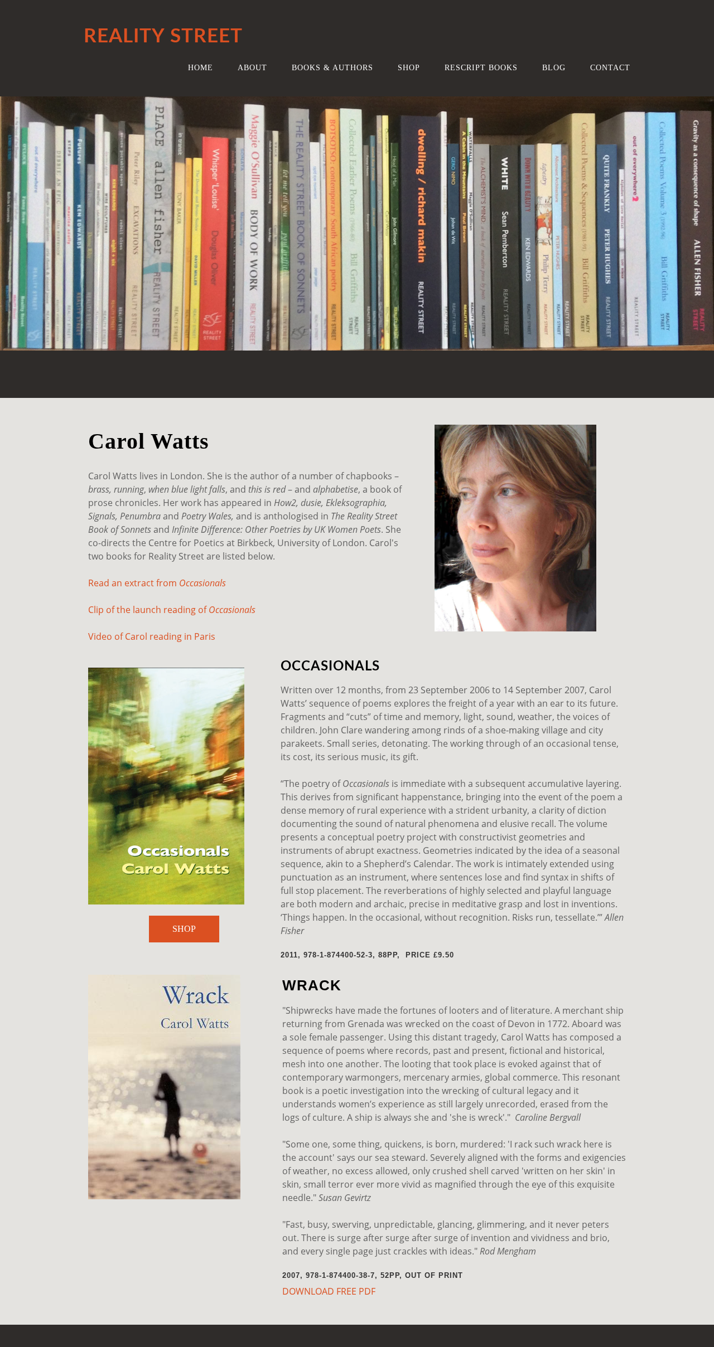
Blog (554, 67)
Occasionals (202, 583)
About (252, 67)
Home (200, 67)
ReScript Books (481, 67)
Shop (409, 67)
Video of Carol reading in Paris (151, 636)
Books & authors (332, 67)
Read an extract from (133, 583)
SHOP (184, 928)
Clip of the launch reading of (148, 610)
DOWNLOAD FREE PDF (328, 1291)
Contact (610, 67)
